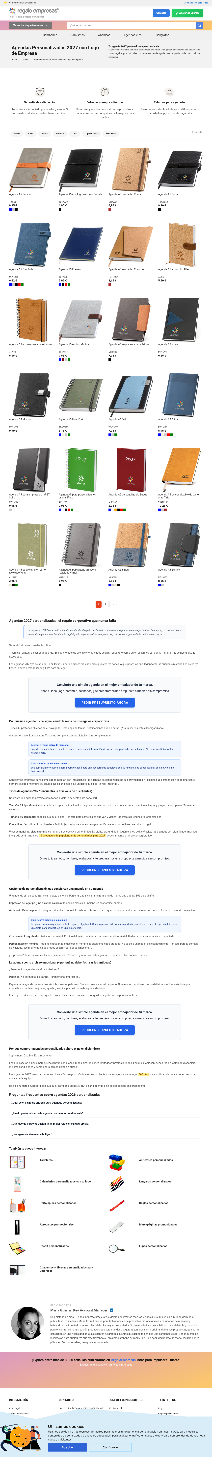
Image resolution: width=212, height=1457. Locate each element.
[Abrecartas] (17, 1227)
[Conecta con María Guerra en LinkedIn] (111, 1310)
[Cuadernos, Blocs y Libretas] (17, 1270)
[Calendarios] (17, 1184)
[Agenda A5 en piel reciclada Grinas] (130, 320)
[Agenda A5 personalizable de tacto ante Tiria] (180, 470)
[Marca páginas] (116, 1227)
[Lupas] (116, 1248)
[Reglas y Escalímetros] (116, 1205)
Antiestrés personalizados (156, 1160)
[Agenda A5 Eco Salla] (31, 244)
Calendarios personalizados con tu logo (65, 1181)
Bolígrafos (162, 35)
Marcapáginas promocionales (158, 1224)
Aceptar (67, 1447)
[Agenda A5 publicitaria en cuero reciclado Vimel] (81, 545)
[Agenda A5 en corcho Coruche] (130, 244)
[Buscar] (199, 25)
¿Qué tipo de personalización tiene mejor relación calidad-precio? (50, 1123)
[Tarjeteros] (17, 1162)
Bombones (50, 35)
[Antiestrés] (116, 1162)
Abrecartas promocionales (57, 1224)
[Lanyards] (116, 1184)
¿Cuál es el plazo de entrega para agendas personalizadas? (46, 1102)
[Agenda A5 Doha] (180, 169)
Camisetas (77, 35)
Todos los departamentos (28, 25)
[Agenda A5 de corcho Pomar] (130, 169)
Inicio (14, 59)
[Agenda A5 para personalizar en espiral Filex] (81, 470)
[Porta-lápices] (17, 1205)
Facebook (117, 1408)
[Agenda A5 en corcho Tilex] (180, 244)
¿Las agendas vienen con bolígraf (31, 1134)
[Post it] (17, 1248)
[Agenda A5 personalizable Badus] (130, 470)
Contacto (161, 12)
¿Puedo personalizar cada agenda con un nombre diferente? (47, 1113)
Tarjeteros (46, 1160)
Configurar (110, 1447)
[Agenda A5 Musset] (31, 395)
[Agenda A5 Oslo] (130, 395)
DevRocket (145, 831)
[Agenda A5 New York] (81, 395)
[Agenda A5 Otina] (180, 395)
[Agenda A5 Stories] (180, 545)
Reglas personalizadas (153, 1203)
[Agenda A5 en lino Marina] (81, 320)
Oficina (25, 59)
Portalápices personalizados (58, 1203)
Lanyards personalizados (155, 1181)
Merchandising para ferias (196, 2)
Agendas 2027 (133, 35)
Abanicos (104, 35)
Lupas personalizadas (153, 1246)
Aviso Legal (14, 1408)
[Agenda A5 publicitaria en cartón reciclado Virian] (31, 545)
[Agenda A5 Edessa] (81, 244)
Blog (160, 1408)
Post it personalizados (54, 1246)
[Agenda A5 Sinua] (130, 545)
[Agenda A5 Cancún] (31, 169)
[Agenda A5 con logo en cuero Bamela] (81, 169)
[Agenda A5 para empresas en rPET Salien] (31, 470)
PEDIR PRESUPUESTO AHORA (104, 703)
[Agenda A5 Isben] (180, 320)
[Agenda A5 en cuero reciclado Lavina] (31, 320)
